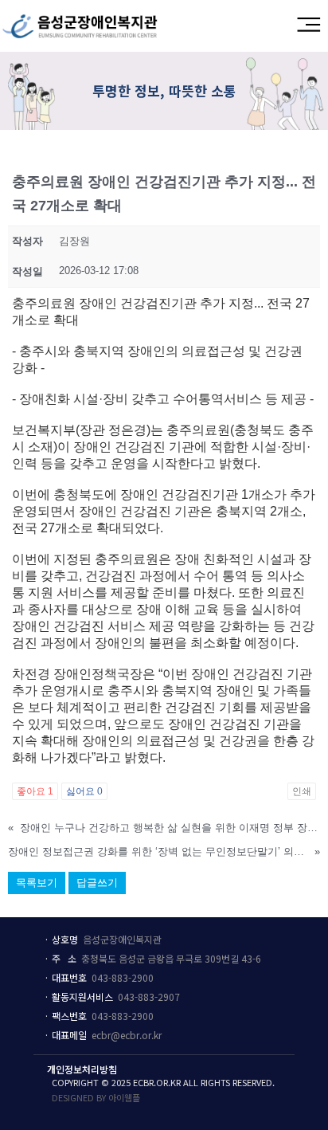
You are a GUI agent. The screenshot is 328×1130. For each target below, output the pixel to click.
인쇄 (301, 791)
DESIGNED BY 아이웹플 (96, 1097)
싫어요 (84, 791)
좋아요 (35, 791)
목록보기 (36, 883)
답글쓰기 (97, 883)
